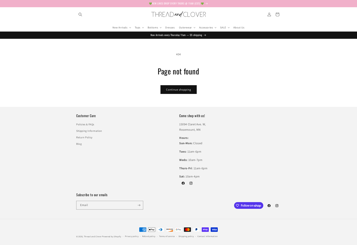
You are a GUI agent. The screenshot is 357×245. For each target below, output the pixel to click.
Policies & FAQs (85, 124)
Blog (79, 144)
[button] (80, 14)
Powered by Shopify (111, 236)
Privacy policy (132, 236)
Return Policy (84, 137)
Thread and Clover (93, 236)
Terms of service (167, 236)
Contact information (207, 236)
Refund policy (148, 236)
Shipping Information (89, 131)
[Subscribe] (139, 205)
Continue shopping (178, 89)
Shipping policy (186, 236)
